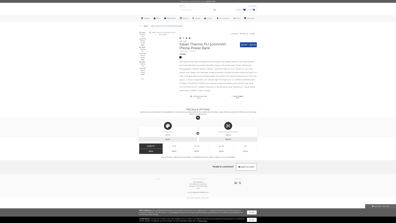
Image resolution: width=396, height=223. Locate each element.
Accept (252, 212)
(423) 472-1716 (210, 1)
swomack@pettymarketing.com (198, 192)
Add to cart (247, 167)
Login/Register (252, 6)
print (253, 33)
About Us (182, 6)
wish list (245, 33)
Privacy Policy (205, 198)
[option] (142, 38)
